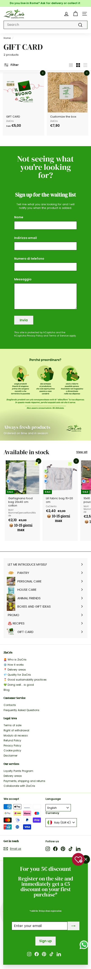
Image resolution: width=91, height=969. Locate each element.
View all (81, 452)
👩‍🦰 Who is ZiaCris (15, 659)
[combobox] (45, 25)
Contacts (10, 705)
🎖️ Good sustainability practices (25, 679)
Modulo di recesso (16, 735)
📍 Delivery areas (15, 669)
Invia (24, 320)
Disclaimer (10, 755)
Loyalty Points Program (18, 771)
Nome (18, 217)
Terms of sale (12, 725)
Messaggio (23, 279)
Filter (14, 65)
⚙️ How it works (14, 664)
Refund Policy (12, 740)
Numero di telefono (29, 258)
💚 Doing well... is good (19, 685)
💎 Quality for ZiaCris (17, 675)
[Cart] (75, 13)
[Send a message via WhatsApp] (84, 945)
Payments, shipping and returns (24, 781)
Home (7, 38)
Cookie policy (12, 750)
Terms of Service (59, 335)
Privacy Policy (35, 335)
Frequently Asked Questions (21, 710)
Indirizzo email (25, 238)
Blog (7, 690)
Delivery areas (13, 776)
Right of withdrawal (16, 730)
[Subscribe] (73, 926)
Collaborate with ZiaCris (19, 786)
